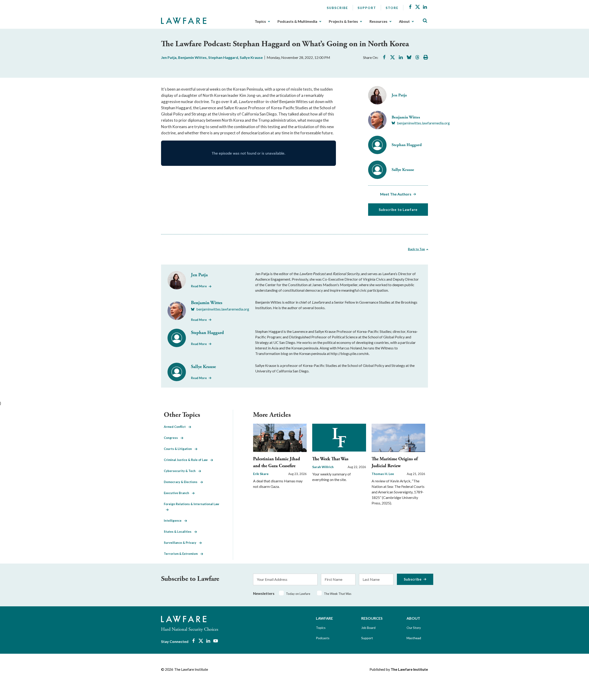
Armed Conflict (176, 427)
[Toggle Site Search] (425, 20)
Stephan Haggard (223, 57)
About (404, 21)
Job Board (368, 628)
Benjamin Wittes (192, 57)
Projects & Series (343, 21)
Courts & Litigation (179, 449)
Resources (378, 21)
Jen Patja (168, 57)
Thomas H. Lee (383, 474)
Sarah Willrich (323, 467)
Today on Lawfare (298, 594)
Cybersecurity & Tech (181, 471)
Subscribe (337, 8)
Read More (199, 286)
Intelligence (174, 520)
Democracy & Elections (182, 482)
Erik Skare (261, 474)
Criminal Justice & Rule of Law (187, 460)
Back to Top (416, 249)
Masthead (414, 638)
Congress (172, 438)
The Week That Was (330, 459)
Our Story (414, 628)
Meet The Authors (395, 194)
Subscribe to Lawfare (398, 209)
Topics (260, 21)
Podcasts (322, 638)
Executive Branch (178, 493)
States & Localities (179, 531)
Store (392, 8)
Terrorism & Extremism (182, 553)
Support (367, 8)
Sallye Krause (251, 57)
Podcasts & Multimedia (297, 21)
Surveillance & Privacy (181, 542)
